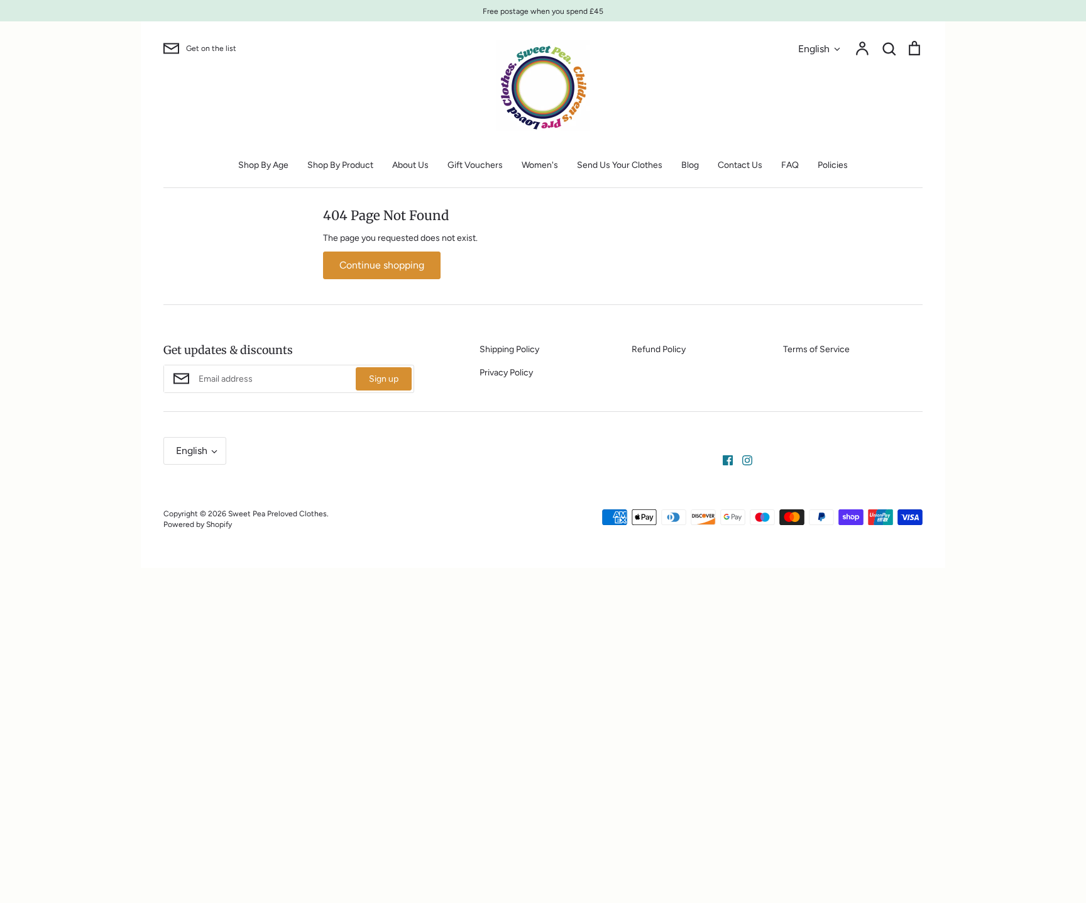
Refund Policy (659, 349)
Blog (690, 165)
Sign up (383, 379)
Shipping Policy (509, 349)
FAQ (790, 165)
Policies (833, 165)
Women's (540, 165)
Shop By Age (263, 165)
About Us (410, 165)
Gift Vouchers (475, 165)
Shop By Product (340, 165)
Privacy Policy (506, 372)
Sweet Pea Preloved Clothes (277, 513)
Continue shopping (381, 265)
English (814, 49)
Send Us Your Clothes (619, 165)
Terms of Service (816, 349)
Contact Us (740, 165)
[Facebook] (723, 460)
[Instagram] (742, 460)
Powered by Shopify (197, 524)
